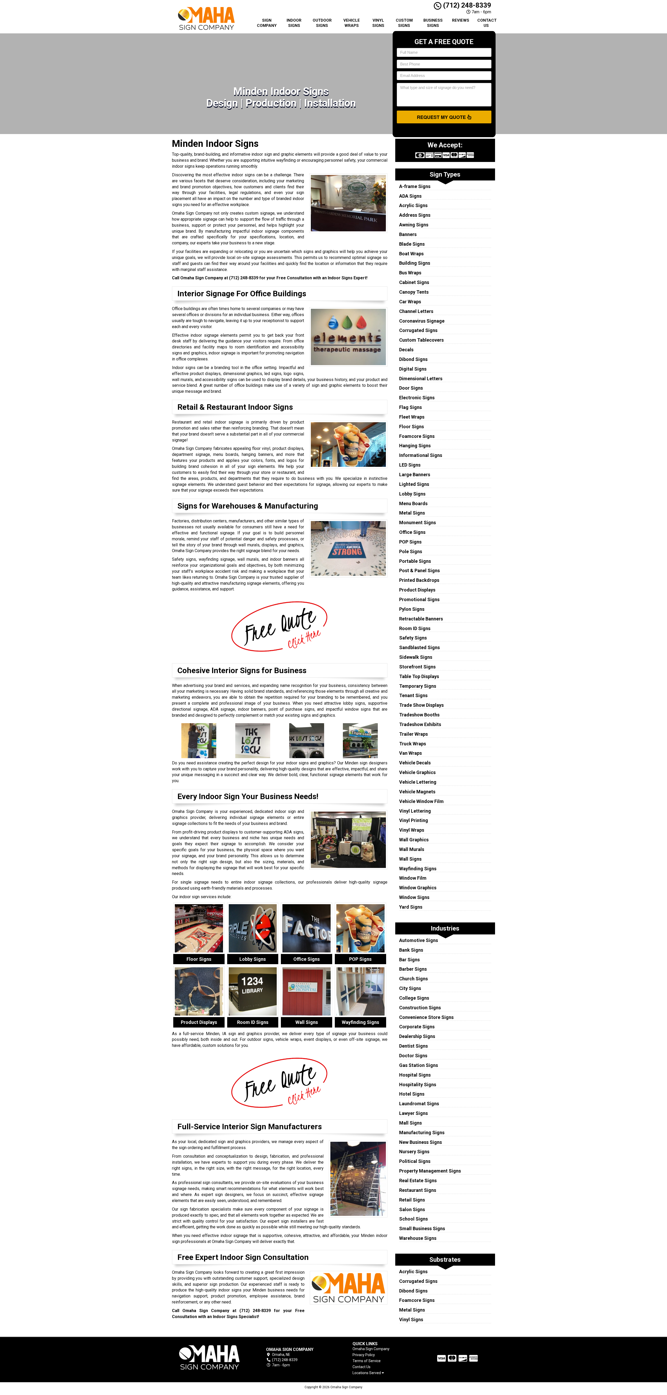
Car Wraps (410, 301)
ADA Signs (410, 196)
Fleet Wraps (411, 417)
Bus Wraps (410, 272)
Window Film (413, 878)
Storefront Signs (417, 666)
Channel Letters (416, 311)
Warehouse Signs (417, 1238)
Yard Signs (410, 907)
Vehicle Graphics (417, 772)
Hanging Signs (415, 445)
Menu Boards (413, 503)
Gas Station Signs (418, 1065)
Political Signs (414, 1161)
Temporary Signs (417, 686)
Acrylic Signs (413, 205)
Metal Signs (412, 513)
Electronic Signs (417, 397)
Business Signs (433, 23)
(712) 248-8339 (466, 5)
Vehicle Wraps (351, 23)
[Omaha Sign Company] (209, 1357)
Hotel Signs (411, 1094)
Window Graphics (417, 887)
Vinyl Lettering (415, 811)
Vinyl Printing (413, 820)
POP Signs (410, 542)
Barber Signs (413, 969)
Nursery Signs (414, 1151)
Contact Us (487, 23)
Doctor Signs (413, 1055)
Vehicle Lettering (417, 782)
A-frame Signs (414, 186)
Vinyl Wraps (411, 830)
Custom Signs (404, 23)
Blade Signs (412, 244)
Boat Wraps (411, 253)
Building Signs (414, 263)
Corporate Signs (417, 1026)
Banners (408, 234)
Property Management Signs (430, 1171)
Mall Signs (410, 1123)
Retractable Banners (421, 618)
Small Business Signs (422, 1228)
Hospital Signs (415, 1075)
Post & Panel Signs (419, 570)
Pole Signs (410, 551)
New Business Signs (420, 1142)
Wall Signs (410, 859)
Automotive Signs (418, 940)
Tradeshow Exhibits (420, 724)
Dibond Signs (413, 359)
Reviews (460, 20)
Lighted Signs (414, 484)
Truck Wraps (412, 743)
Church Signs (413, 978)
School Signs (413, 1219)
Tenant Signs (413, 695)
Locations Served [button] (367, 1373)
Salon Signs (412, 1209)
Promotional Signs (419, 599)
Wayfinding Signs (417, 868)
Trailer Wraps (413, 734)
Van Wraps (410, 753)
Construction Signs (420, 1007)
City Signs (410, 988)
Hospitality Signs (417, 1084)
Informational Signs (420, 455)
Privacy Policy (364, 1355)
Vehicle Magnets (417, 791)
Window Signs (414, 897)
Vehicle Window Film (421, 801)
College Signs (414, 998)
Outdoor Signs (322, 23)
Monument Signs (417, 522)
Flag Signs (410, 407)
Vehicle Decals (415, 762)
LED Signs (410, 465)
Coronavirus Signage (421, 321)
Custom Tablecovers (421, 340)
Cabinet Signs (414, 282)
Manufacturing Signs (421, 1132)
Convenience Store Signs (426, 1017)
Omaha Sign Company (371, 1349)
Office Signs (412, 532)
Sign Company (267, 23)
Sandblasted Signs (419, 647)
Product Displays (417, 590)
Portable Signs (415, 561)
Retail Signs (412, 1200)
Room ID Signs (414, 628)
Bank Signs (411, 950)
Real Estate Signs (418, 1180)
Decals (406, 349)
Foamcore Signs (417, 436)
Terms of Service (367, 1361)
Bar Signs (409, 959)
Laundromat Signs (419, 1103)
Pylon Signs (411, 609)
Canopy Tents (414, 292)
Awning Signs (413, 224)
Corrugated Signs (418, 330)
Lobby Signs (412, 494)
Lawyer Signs (413, 1113)
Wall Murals (411, 849)
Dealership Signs (417, 1036)
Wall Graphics (414, 839)
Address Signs (414, 215)
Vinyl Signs (378, 23)
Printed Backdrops (419, 580)
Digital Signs (413, 369)
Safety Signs (413, 638)
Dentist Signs (413, 1046)
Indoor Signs (294, 23)
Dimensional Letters (420, 378)
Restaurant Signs (417, 1190)
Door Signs (411, 388)
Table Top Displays (419, 676)
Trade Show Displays (421, 705)
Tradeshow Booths (419, 714)
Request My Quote (442, 117)
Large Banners (414, 474)
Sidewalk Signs (415, 657)
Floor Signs (411, 426)
